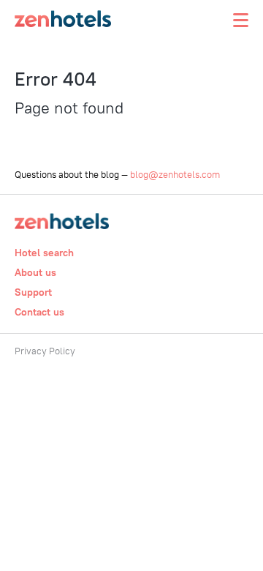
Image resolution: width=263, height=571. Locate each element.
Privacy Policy (45, 351)
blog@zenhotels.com (175, 174)
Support (33, 292)
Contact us (39, 311)
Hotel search (44, 252)
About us (35, 272)
